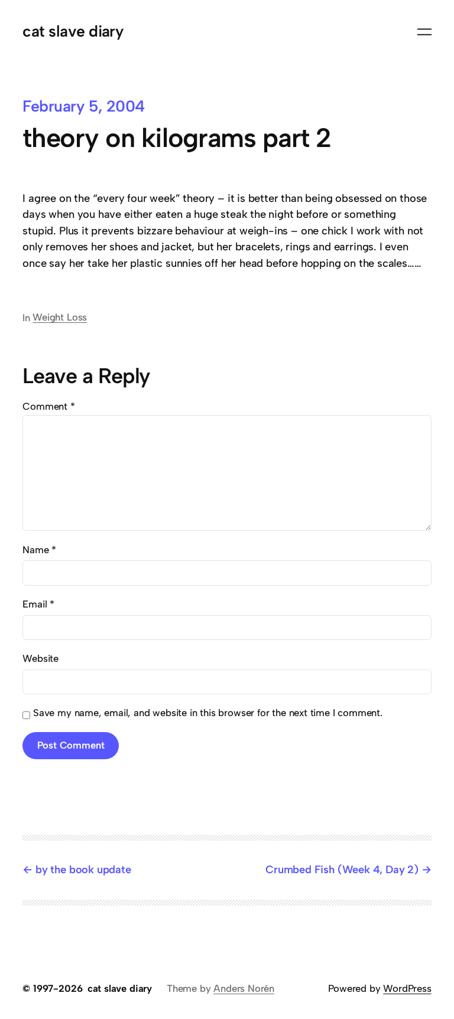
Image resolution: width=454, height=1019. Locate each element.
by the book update (83, 869)
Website (40, 658)
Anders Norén (243, 988)
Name (39, 550)
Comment (48, 406)
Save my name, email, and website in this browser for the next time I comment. (207, 712)
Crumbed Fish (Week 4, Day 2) (342, 869)
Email (38, 604)
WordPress (407, 988)
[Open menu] (424, 32)
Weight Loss (60, 317)
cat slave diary (73, 31)
